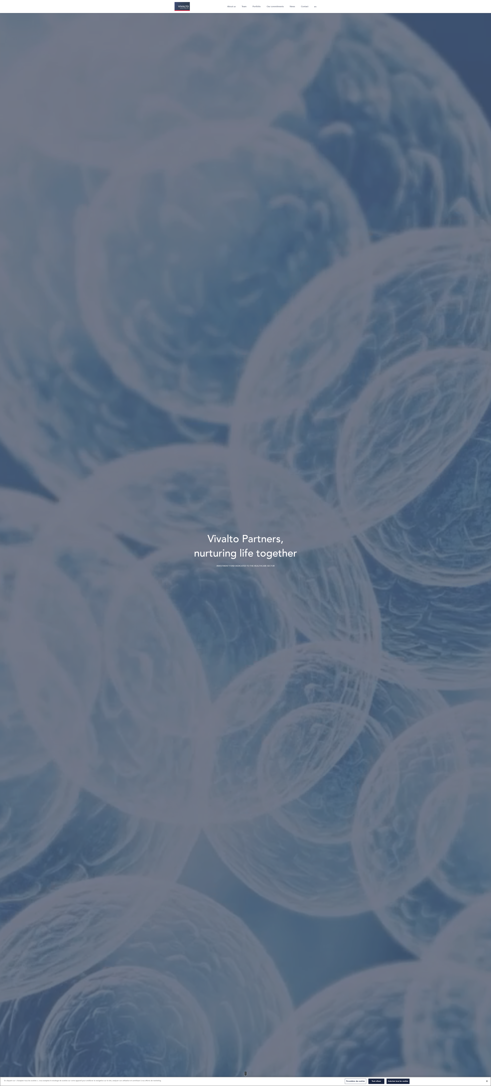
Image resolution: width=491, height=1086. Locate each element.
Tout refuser (376, 1081)
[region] (245, 1081)
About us (231, 6)
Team (244, 6)
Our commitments (275, 6)
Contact (304, 6)
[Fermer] (487, 1081)
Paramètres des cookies (355, 1081)
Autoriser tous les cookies (398, 1081)
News (292, 6)
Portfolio (257, 6)
